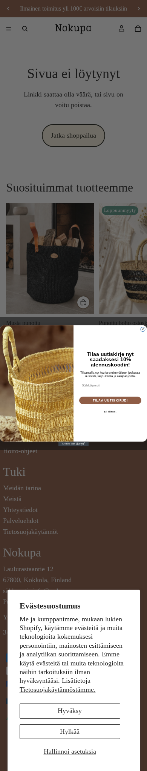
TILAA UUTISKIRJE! (110, 400)
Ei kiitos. (110, 411)
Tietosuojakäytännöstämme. (58, 689)
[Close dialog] (143, 329)
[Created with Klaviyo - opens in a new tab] (73, 443)
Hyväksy (70, 710)
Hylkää (70, 731)
